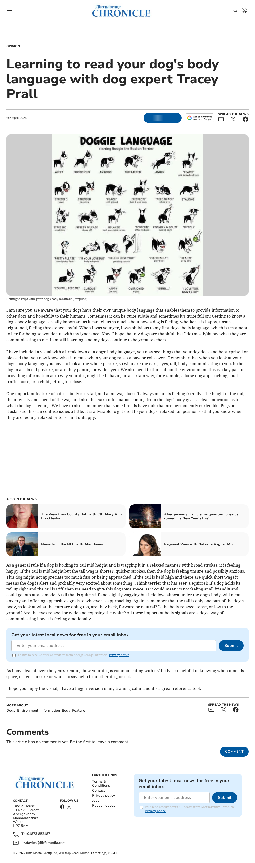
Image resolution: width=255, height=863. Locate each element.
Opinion (13, 46)
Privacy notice (119, 655)
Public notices (103, 805)
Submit (231, 645)
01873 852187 (38, 834)
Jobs (95, 800)
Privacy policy (103, 795)
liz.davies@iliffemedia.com (43, 842)
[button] (10, 11)
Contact (98, 790)
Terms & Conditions (101, 783)
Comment (234, 751)
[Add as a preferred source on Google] (200, 117)
